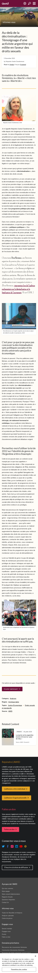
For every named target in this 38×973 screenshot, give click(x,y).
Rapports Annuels (7, 897)
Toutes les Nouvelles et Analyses (12, 913)
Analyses (13, 698)
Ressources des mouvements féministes (14, 947)
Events (4, 934)
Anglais (12, 64)
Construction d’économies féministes (13, 950)
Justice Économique (15, 705)
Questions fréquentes (8, 899)
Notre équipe (6, 891)
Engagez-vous (6, 931)
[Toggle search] (29, 3)
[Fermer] (35, 956)
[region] (19, 963)
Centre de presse (7, 918)
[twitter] (3, 846)
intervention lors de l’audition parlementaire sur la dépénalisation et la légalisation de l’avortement (18, 289)
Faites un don (9, 829)
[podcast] (25, 846)
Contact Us (5, 902)
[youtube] (21, 846)
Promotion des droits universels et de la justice (16, 953)
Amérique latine (13, 702)
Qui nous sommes (7, 888)
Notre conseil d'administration (11, 894)
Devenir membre (7, 928)
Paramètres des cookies (19, 969)
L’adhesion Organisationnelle (15, 798)
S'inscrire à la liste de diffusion (16, 867)
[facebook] (7, 846)
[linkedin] (16, 846)
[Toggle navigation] (34, 3)
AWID (10, 711)
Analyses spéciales (8, 915)
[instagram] (12, 846)
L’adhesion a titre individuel (14, 789)
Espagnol (23, 64)
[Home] (5, 3)
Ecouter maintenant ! (11, 689)
